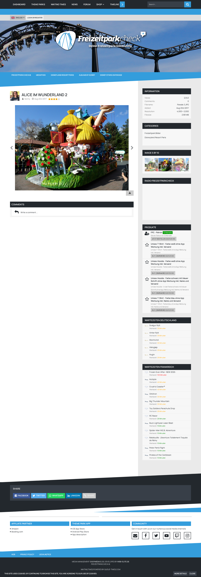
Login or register (34, 17)
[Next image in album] (132, 148)
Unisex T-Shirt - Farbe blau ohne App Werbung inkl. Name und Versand (167, 299)
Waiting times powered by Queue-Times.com (100, 569)
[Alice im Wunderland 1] (178, 164)
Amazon (15, 528)
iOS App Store (78, 528)
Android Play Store (80, 531)
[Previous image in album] (11, 148)
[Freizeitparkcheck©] (100, 40)
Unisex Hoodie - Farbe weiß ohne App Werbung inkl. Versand (168, 262)
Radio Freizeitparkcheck (159, 180)
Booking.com (17, 531)
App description (79, 534)
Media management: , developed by (100, 561)
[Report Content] (130, 193)
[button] (165, 4)
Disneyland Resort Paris (155, 137)
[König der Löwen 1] (151, 164)
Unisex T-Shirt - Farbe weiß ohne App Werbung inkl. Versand (168, 245)
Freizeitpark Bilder (153, 133)
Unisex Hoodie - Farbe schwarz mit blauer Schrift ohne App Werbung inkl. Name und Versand (170, 281)
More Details (180, 573)
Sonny (27, 98)
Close (192, 573)
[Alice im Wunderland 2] (165, 164)
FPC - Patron (156, 232)
